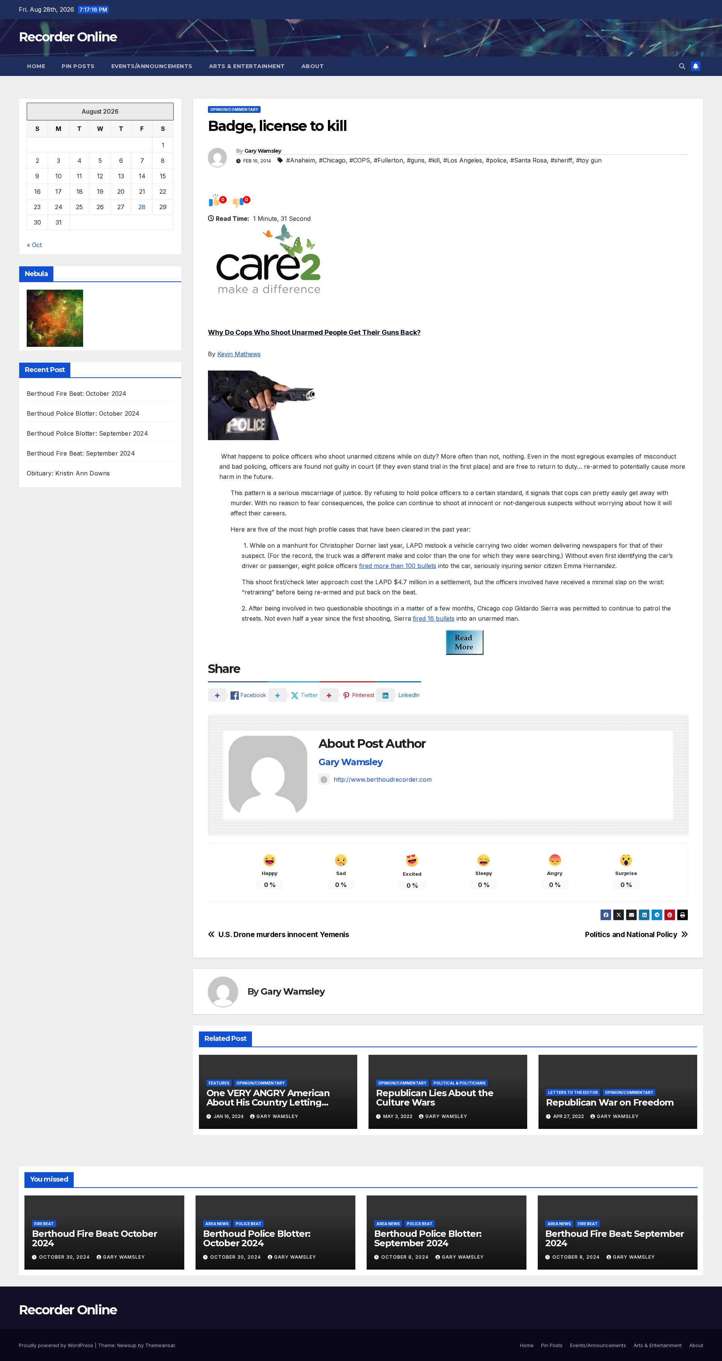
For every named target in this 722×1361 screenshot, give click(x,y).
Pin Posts (78, 66)
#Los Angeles (462, 160)
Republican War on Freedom (609, 1102)
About (313, 66)
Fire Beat (44, 1223)
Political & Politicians (459, 1083)
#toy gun (589, 160)
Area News (217, 1223)
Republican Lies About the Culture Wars (434, 1098)
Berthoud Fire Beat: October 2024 (76, 394)
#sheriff (561, 160)
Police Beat (248, 1223)
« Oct (34, 245)
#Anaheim (300, 160)
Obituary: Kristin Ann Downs (68, 473)
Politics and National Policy (631, 934)
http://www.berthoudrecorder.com (383, 779)
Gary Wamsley (262, 150)
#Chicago (332, 160)
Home (36, 66)
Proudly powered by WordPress (57, 1345)
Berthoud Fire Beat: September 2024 (81, 453)
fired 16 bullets (434, 618)
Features (219, 1083)
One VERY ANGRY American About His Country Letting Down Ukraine (268, 1102)
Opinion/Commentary (234, 109)
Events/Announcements (152, 66)
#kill (434, 160)
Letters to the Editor (573, 1092)
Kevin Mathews (239, 354)
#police (496, 160)
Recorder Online (68, 37)
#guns (416, 160)
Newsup (127, 1345)
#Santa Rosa (528, 160)
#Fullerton (388, 160)
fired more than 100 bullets (397, 566)
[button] (682, 66)
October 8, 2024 (405, 1257)
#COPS (359, 160)
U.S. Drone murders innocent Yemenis (283, 934)
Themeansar (160, 1345)
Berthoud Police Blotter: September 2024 (87, 433)
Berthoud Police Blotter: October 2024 (83, 414)
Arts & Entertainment (247, 66)
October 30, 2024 (65, 1257)
